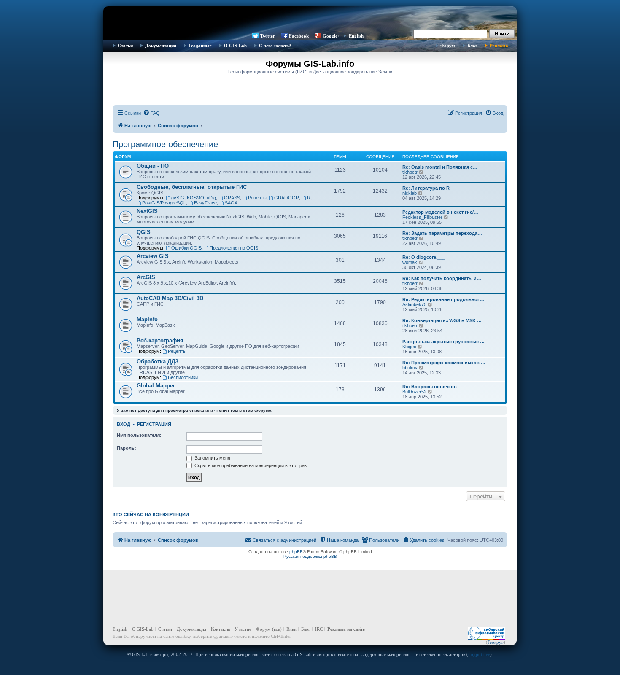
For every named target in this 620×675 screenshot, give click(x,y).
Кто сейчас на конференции (151, 514)
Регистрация (154, 424)
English (356, 35)
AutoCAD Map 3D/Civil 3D (170, 298)
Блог (472, 45)
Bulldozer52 (414, 391)
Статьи (125, 45)
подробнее (479, 654)
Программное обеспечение (165, 144)
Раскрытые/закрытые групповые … (443, 341)
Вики (291, 629)
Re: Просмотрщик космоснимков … (443, 362)
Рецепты (257, 197)
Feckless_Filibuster (422, 217)
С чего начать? (275, 45)
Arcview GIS (153, 256)
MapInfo (147, 319)
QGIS (144, 232)
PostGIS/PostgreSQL (164, 202)
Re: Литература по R (426, 188)
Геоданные (200, 45)
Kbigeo (409, 346)
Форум (447, 45)
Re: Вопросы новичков (429, 386)
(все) (277, 629)
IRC (319, 629)
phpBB (296, 551)
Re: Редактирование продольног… (443, 299)
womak (409, 262)
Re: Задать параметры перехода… (442, 233)
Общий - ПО (153, 166)
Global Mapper (156, 385)
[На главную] (310, 19)
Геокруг (496, 642)
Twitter (267, 35)
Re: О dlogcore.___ (423, 257)
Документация (160, 45)
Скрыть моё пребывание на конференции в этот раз (250, 465)
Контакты (220, 629)
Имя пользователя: (139, 435)
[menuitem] (151, 113)
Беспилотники (183, 377)
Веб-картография (160, 340)
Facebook (299, 35)
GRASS (232, 197)
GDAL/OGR (286, 197)
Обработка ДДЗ (157, 361)
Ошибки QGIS (186, 247)
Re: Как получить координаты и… (441, 278)
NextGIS (147, 211)
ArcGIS (146, 277)
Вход (123, 424)
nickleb (409, 193)
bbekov (410, 367)
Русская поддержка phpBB (310, 556)
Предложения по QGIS (234, 247)
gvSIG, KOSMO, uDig (193, 197)
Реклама (499, 45)
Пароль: (126, 448)
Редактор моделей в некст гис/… (440, 212)
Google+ (331, 35)
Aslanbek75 (414, 304)
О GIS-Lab (235, 45)
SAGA (231, 202)
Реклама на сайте (346, 629)
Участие (243, 629)
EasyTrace (205, 202)
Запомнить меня (211, 457)
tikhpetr (410, 172)
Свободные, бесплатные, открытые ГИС (192, 187)
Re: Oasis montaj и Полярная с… (439, 166)
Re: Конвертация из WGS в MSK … (442, 320)
